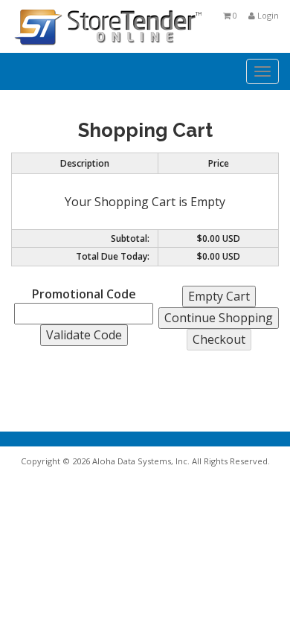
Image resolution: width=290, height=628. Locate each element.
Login (267, 15)
